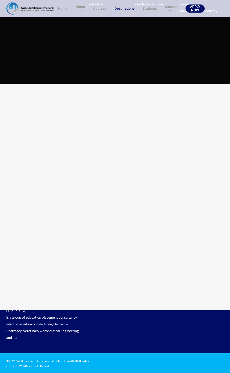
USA (59, 168)
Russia (77, 161)
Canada (118, 168)
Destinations (125, 8)
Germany (144, 168)
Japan (106, 175)
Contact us (171, 8)
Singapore (131, 175)
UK (76, 168)
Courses (99, 8)
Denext (44, 366)
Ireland (95, 168)
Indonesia (102, 161)
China (168, 168)
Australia (130, 161)
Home (63, 8)
